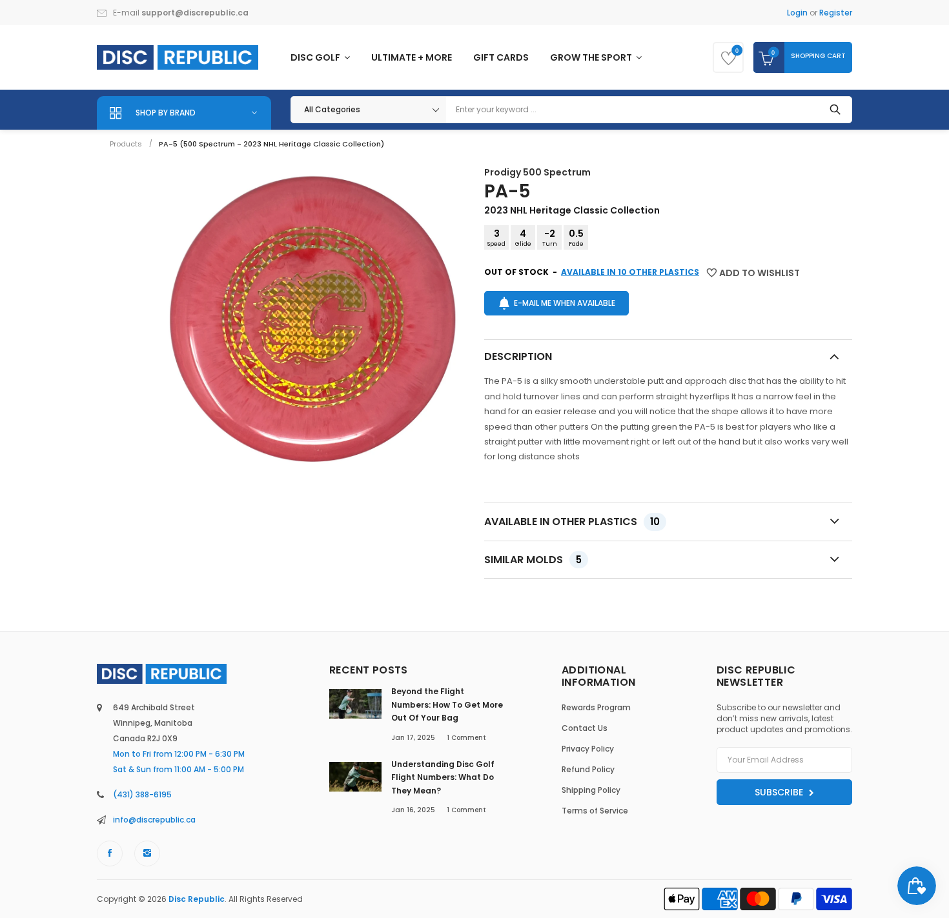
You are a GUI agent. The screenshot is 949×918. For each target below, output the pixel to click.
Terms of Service (595, 810)
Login (797, 12)
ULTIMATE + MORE (411, 57)
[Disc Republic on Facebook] (110, 853)
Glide (523, 237)
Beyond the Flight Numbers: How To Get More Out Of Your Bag (447, 704)
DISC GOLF (316, 57)
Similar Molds (533, 559)
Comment (466, 738)
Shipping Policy (591, 789)
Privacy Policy (588, 748)
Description (518, 356)
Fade (576, 237)
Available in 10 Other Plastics (630, 271)
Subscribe (780, 792)
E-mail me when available (564, 302)
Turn (549, 237)
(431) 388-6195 (142, 794)
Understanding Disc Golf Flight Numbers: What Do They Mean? (443, 777)
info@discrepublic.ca (154, 819)
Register (835, 12)
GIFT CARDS (501, 57)
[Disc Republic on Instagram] (147, 853)
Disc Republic (196, 898)
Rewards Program (596, 707)
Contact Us (584, 728)
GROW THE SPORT (592, 57)
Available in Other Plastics (572, 521)
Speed (496, 237)
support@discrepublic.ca (195, 12)
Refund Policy (588, 769)
